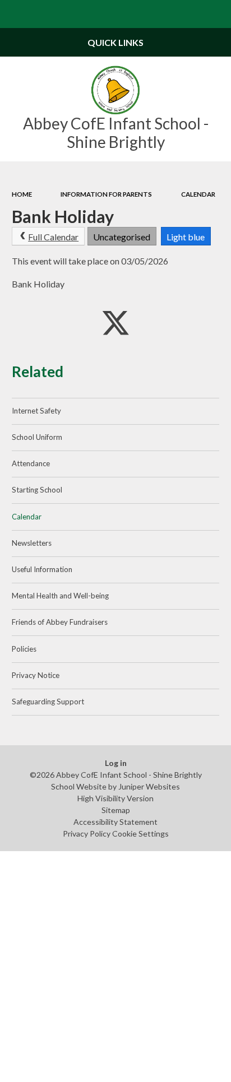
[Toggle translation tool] (189, 14)
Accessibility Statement (115, 821)
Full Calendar (53, 236)
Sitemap (115, 810)
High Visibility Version (115, 798)
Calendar (198, 194)
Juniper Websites (149, 786)
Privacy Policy (86, 833)
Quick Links (115, 42)
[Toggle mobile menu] (14, 14)
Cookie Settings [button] (140, 833)
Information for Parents (106, 194)
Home (22, 194)
